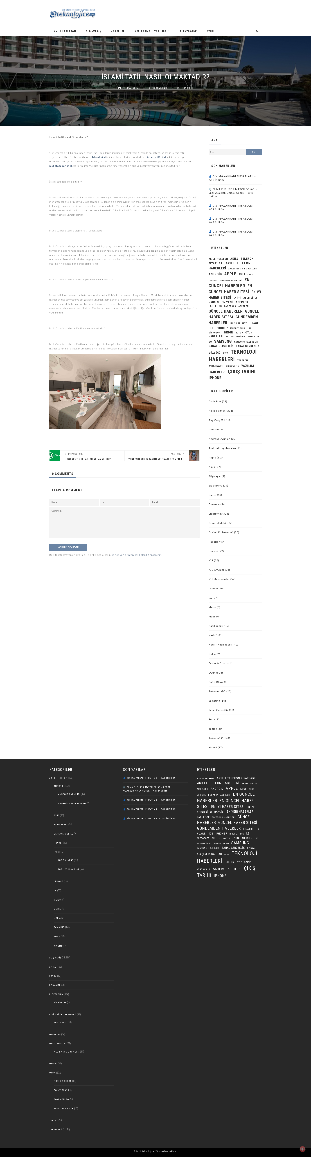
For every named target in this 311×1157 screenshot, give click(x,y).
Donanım (214, 504)
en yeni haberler (235, 302)
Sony (225, 353)
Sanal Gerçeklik (218, 710)
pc (227, 336)
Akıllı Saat (215, 401)
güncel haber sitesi (237, 822)
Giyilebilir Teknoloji (221, 532)
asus (242, 274)
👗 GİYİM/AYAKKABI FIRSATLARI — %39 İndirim (149, 800)
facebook (215, 306)
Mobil (212, 616)
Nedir (228, 332)
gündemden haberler (219, 828)
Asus (212, 466)
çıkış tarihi (242, 371)
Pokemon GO (217, 691)
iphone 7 (222, 328)
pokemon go (221, 843)
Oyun (210, 31)
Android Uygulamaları (222, 448)
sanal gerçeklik (221, 346)
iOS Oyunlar (216, 569)
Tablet (213, 728)
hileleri (235, 323)
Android (214, 429)
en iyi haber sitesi (228, 806)
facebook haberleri (236, 306)
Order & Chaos (218, 663)
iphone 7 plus (237, 328)
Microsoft (215, 332)
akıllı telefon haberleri (218, 783)
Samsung (223, 341)
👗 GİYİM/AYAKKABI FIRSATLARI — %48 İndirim (149, 809)
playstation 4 (238, 336)
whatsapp (216, 366)
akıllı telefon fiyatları (236, 778)
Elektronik (188, 31)
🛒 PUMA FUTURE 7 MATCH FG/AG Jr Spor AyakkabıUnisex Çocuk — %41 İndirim (233, 193)
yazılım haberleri (227, 869)
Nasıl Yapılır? (217, 625)
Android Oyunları (220, 438)
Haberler (118, 31)
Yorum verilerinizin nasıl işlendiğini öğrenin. (137, 554)
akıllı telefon (218, 259)
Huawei (255, 323)
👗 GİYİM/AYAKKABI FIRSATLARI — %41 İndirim (149, 818)
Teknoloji (187, 88)
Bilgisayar (215, 476)
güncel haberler (226, 311)
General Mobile (218, 522)
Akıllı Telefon (65, 31)
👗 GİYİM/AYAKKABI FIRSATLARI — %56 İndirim (149, 778)
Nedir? (213, 635)
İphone (215, 378)
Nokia (212, 653)
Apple (230, 273)
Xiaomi (213, 747)
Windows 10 (232, 366)
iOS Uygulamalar (219, 579)
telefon (242, 360)
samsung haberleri (246, 342)
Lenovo (213, 588)
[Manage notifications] (302, 1149)
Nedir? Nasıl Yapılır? (150, 31)
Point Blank (216, 681)
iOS (211, 328)
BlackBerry (215, 485)
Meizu (212, 607)
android (215, 274)
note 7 (239, 332)
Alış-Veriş (93, 31)
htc (244, 323)
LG (249, 328)
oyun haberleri (243, 838)
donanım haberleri (231, 280)
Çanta (212, 494)
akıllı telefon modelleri (243, 269)
